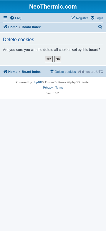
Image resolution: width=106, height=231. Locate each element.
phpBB (37, 82)
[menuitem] (15, 18)
